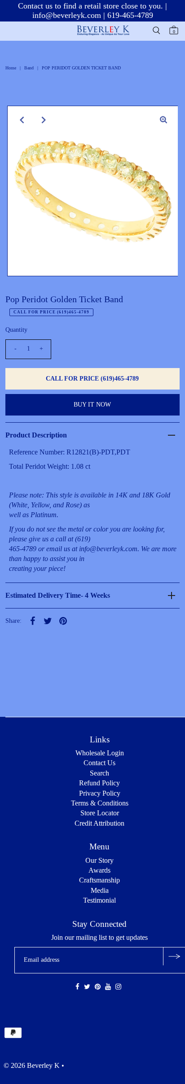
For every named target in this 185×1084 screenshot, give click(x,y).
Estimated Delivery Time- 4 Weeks (57, 595)
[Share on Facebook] (32, 620)
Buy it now (92, 404)
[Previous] (21, 120)
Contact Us (99, 763)
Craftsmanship (99, 880)
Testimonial (99, 900)
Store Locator (99, 813)
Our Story (99, 860)
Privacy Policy (99, 793)
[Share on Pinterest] (63, 620)
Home (10, 67)
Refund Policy (99, 783)
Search (99, 773)
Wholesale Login (99, 753)
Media (100, 890)
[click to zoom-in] (163, 120)
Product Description (36, 435)
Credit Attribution (99, 823)
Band (29, 67)
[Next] (43, 120)
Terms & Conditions (99, 803)
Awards (99, 870)
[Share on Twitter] (47, 620)
